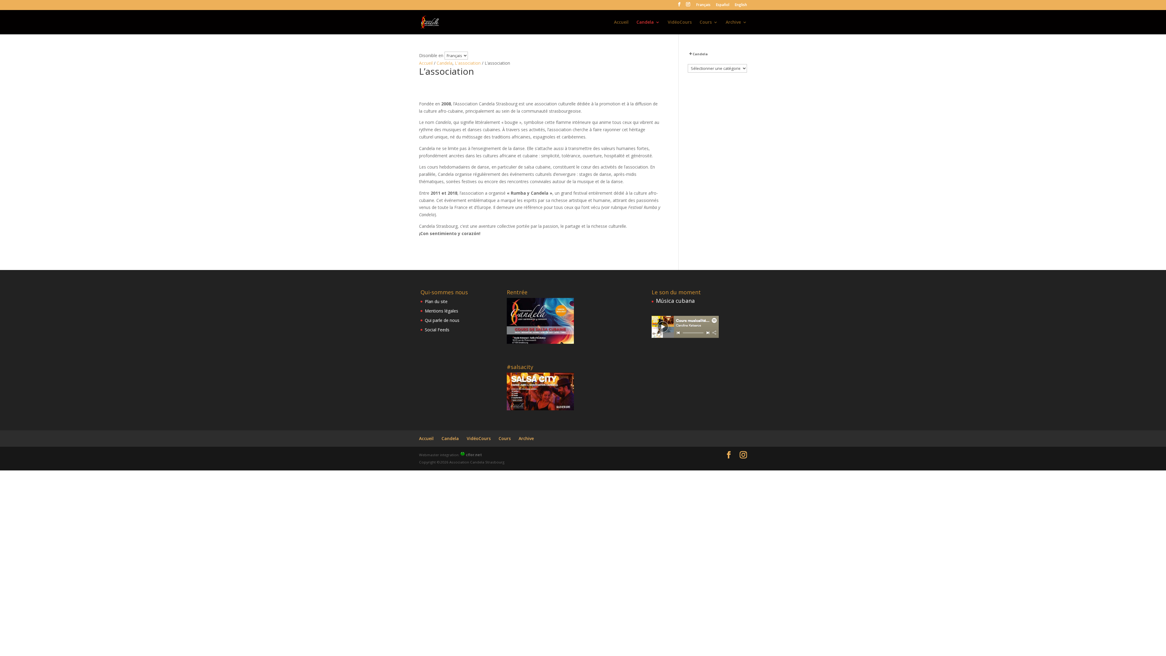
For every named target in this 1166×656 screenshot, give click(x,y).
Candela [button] (700, 54)
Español (722, 5)
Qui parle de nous (442, 320)
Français (703, 5)
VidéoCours (680, 22)
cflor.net (474, 455)
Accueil (621, 22)
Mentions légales (441, 311)
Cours (706, 22)
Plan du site (436, 301)
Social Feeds (437, 330)
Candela (645, 22)
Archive (733, 22)
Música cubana (675, 300)
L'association (468, 63)
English (741, 5)
